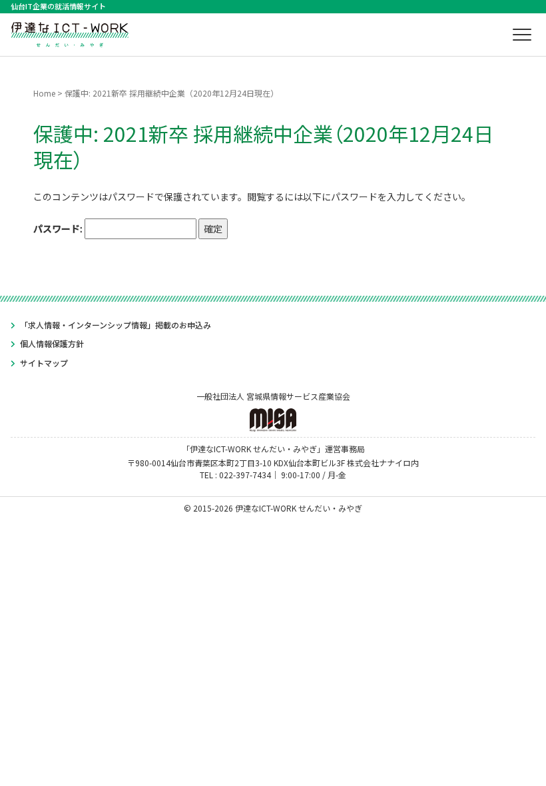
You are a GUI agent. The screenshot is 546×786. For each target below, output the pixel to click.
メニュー (522, 34)
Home (44, 93)
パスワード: (59, 228)
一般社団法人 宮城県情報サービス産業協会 (273, 396)
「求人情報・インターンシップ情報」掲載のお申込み (115, 324)
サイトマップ (44, 362)
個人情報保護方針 (52, 343)
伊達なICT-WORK (70, 32)
